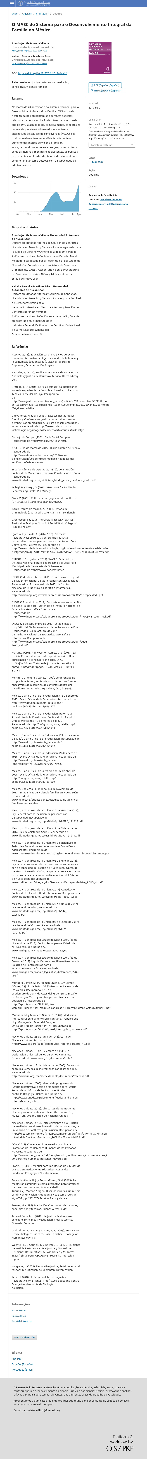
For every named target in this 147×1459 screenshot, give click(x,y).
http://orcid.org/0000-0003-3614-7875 (29, 51)
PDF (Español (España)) (106, 85)
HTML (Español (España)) (107, 90)
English (16, 1359)
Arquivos (27, 13)
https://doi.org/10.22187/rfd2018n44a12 (42, 73)
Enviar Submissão (24, 1337)
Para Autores (19, 1315)
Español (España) (22, 1364)
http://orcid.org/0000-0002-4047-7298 (29, 63)
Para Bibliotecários (22, 1321)
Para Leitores (19, 1310)
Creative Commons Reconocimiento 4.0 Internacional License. (109, 204)
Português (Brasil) (23, 1369)
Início (15, 13)
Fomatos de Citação (101, 145)
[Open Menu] (11, 3)
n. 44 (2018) (42, 13)
